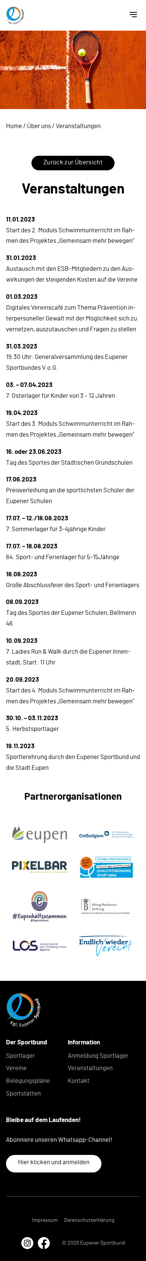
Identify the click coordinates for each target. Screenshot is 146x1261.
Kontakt (78, 1081)
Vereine (16, 1068)
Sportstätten (23, 1093)
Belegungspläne (28, 1081)
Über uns (39, 126)
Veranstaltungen (90, 1068)
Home (14, 126)
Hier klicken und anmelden (53, 1162)
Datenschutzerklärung (89, 1220)
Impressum (45, 1220)
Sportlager (20, 1056)
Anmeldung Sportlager (98, 1056)
